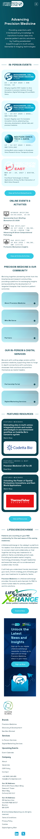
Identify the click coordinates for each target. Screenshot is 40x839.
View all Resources (20, 519)
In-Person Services (9, 740)
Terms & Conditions (9, 818)
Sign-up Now (20, 664)
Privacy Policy (7, 821)
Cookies (5, 824)
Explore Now (20, 611)
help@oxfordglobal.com (11, 779)
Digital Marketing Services (12, 743)
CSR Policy (6, 768)
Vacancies (6, 765)
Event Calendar (8, 752)
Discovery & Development (12, 728)
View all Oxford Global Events (20, 193)
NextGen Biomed (8, 731)
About (4, 761)
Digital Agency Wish (9, 828)
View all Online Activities (20, 256)
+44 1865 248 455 (9, 776)
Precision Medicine (9, 724)
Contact (5, 772)
